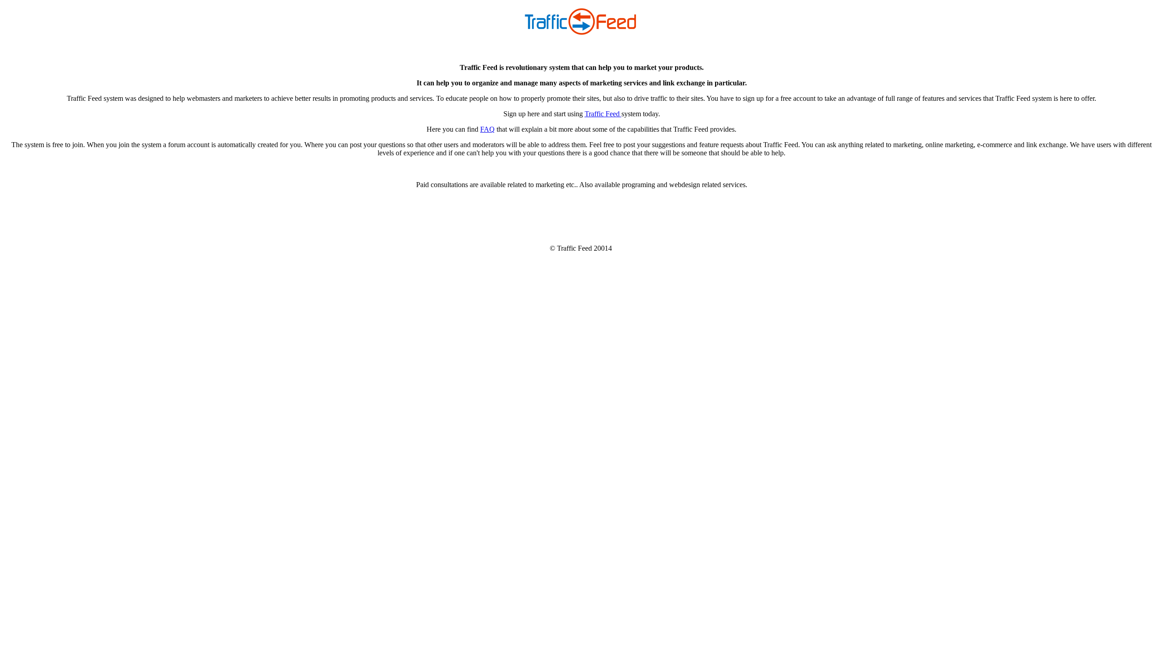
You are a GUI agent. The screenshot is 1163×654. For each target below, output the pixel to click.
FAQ (487, 129)
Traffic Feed (603, 114)
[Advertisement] (581, 216)
